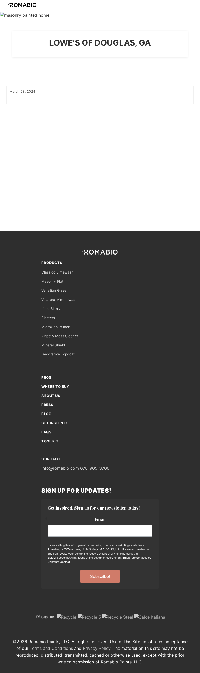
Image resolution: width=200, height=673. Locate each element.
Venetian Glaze (53, 290)
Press (47, 405)
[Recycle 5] (89, 616)
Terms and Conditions (51, 648)
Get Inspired (54, 423)
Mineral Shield (53, 345)
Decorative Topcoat (58, 354)
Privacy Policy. (97, 648)
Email (100, 519)
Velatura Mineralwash (59, 299)
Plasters (48, 318)
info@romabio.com (60, 468)
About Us (50, 395)
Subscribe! (100, 576)
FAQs (46, 432)
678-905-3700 (94, 468)
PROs (46, 377)
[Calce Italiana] (149, 616)
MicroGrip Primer (55, 327)
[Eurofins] (45, 616)
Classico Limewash (57, 272)
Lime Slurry (50, 309)
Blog (46, 414)
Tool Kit (49, 441)
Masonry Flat (52, 281)
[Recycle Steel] (117, 616)
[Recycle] (66, 616)
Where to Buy (55, 386)
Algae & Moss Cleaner (59, 336)
